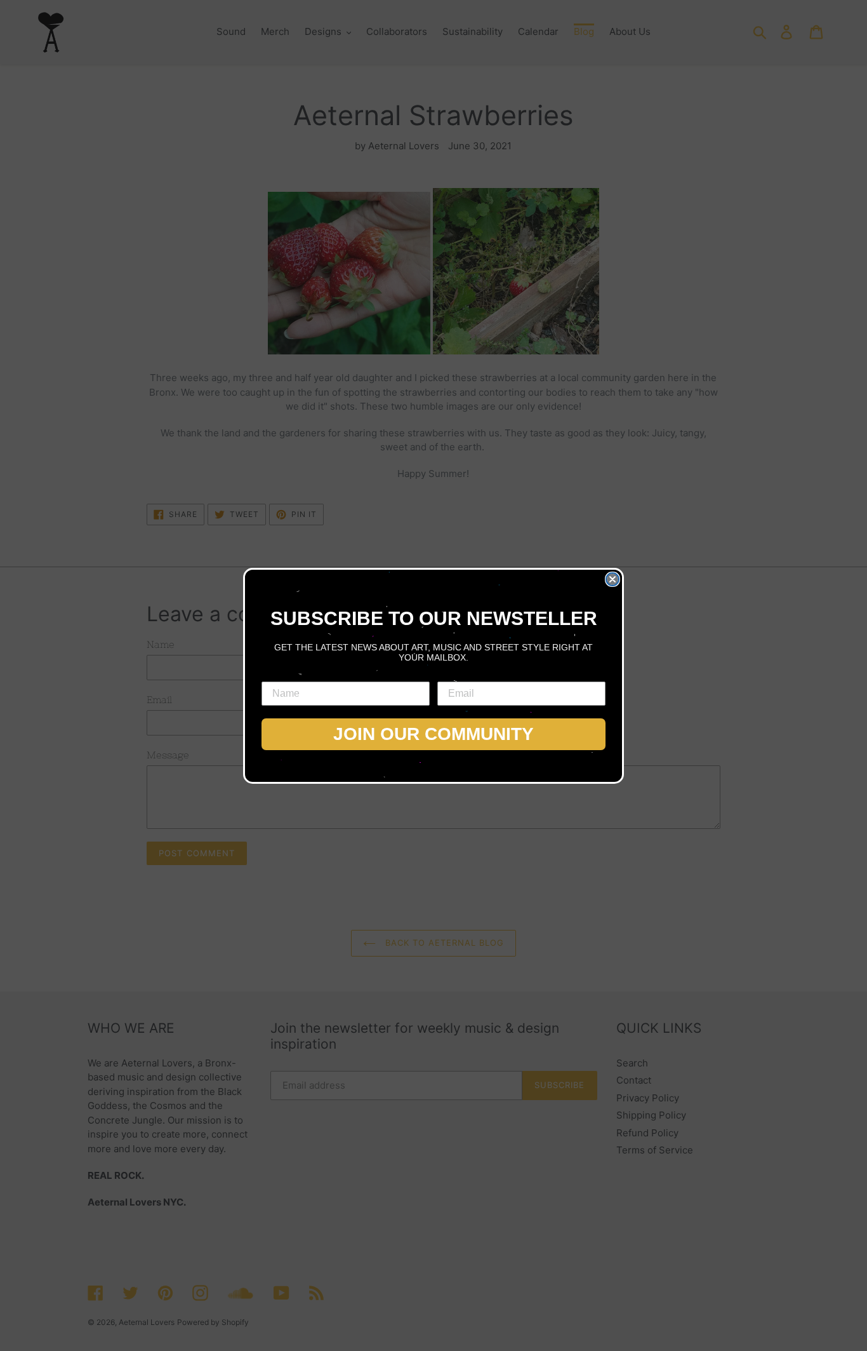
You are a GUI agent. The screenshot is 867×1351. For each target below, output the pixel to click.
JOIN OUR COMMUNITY (433, 734)
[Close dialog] (612, 579)
